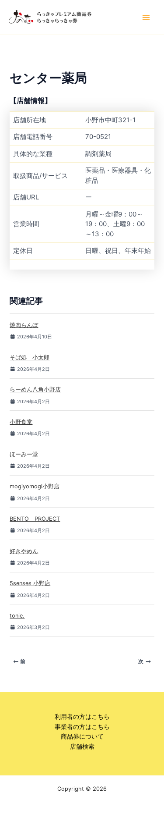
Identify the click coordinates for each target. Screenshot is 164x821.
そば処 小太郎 (29, 357)
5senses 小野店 (30, 583)
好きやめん (24, 551)
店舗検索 (82, 746)
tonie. (17, 615)
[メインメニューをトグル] (146, 17)
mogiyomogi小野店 (34, 486)
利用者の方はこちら (82, 716)
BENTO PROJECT (35, 518)
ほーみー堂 (24, 454)
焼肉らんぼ (24, 325)
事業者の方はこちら (82, 726)
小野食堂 (21, 422)
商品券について (82, 736)
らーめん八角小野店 (35, 389)
